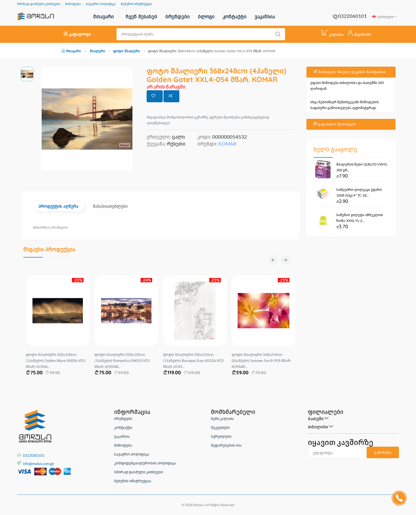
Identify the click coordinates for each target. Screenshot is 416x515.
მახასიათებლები (110, 206)
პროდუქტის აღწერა (58, 206)
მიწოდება (73, 4)
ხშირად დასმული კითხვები (38, 4)
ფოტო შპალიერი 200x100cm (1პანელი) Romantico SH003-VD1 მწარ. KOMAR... (122, 360)
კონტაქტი (235, 16)
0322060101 (352, 16)
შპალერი (97, 51)
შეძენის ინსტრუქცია (136, 4)
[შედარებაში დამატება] (171, 96)
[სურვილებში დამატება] (155, 96)
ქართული (385, 17)
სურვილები (221, 436)
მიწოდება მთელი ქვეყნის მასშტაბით (351, 72)
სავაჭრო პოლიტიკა (101, 4)
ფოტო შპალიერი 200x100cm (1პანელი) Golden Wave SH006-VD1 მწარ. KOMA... (56, 360)
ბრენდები (177, 16)
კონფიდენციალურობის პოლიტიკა (145, 463)
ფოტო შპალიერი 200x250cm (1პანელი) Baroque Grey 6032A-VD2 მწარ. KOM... (193, 360)
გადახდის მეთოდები (336, 124)
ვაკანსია (265, 16)
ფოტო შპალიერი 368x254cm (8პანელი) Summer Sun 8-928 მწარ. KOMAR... (261, 360)
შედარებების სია (226, 445)
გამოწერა (382, 452)
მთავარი (103, 16)
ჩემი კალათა (222, 418)
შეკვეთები (220, 427)
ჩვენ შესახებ (141, 16)
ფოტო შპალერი (126, 51)
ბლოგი (206, 16)
